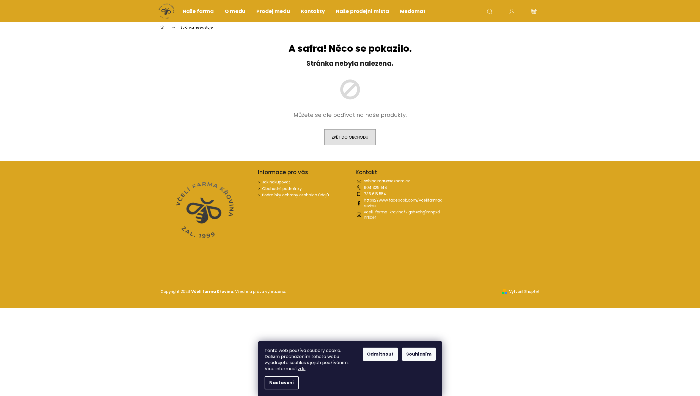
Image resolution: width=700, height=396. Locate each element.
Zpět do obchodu (350, 137)
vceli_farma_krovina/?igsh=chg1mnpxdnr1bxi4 (402, 214)
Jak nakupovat (276, 182)
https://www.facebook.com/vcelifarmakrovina (403, 202)
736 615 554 (375, 194)
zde (302, 368)
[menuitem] (198, 11)
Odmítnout (380, 354)
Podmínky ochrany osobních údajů (295, 195)
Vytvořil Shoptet (524, 291)
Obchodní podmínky (282, 188)
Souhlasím (419, 354)
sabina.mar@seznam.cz (387, 181)
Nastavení (281, 383)
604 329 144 (375, 187)
